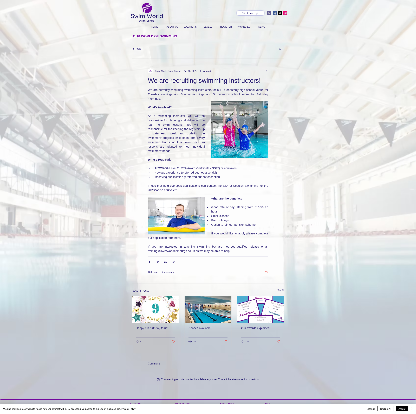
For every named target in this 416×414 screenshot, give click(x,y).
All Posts (136, 48)
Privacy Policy (128, 408)
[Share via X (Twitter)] (157, 261)
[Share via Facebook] (149, 261)
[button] (280, 48)
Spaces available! (199, 328)
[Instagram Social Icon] (285, 13)
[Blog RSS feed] (269, 13)
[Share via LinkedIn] (165, 261)
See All (280, 290)
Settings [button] (371, 408)
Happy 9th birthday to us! (152, 328)
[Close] (412, 408)
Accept (401, 408)
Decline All (385, 408)
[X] (280, 13)
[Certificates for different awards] (260, 309)
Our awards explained (255, 328)
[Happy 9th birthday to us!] (155, 309)
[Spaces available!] (208, 309)
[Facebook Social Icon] (275, 13)
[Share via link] (173, 261)
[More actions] (266, 71)
